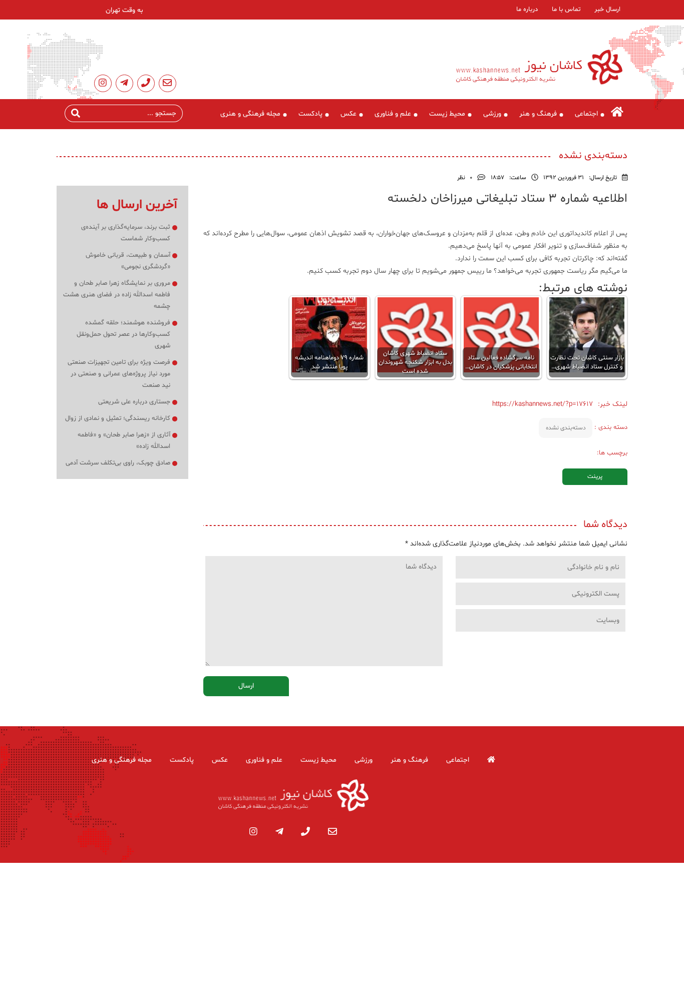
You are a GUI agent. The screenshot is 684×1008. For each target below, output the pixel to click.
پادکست (310, 114)
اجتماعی (586, 114)
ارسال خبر (607, 9)
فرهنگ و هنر (538, 114)
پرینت (594, 476)
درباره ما (527, 9)
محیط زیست (447, 114)
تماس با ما (566, 9)
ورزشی (492, 114)
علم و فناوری (393, 114)
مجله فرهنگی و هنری (250, 114)
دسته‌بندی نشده (566, 428)
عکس (348, 114)
